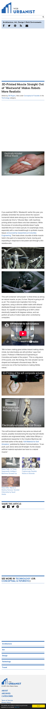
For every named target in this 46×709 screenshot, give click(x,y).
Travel (4, 667)
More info (17, 707)
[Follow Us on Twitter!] (9, 25)
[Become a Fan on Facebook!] (3, 25)
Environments (35, 22)
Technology (5, 98)
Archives (6, 693)
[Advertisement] (23, 54)
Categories (7, 696)
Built (28, 22)
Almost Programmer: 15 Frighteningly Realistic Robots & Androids (29, 471)
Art (15, 22)
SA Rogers (12, 95)
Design (21, 22)
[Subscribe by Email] (27, 25)
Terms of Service (7, 700)
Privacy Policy (6, 702)
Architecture (8, 22)
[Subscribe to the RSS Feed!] (21, 25)
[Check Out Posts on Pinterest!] (15, 25)
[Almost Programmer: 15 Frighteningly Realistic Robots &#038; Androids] (31, 463)
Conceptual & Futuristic (32, 95)
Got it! (38, 706)
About (5, 690)
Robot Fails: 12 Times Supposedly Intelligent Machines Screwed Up (9, 471)
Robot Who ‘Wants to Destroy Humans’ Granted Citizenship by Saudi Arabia (10, 491)
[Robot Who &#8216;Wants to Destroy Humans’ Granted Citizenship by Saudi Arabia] (11, 481)
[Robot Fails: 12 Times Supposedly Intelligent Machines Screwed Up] (11, 463)
